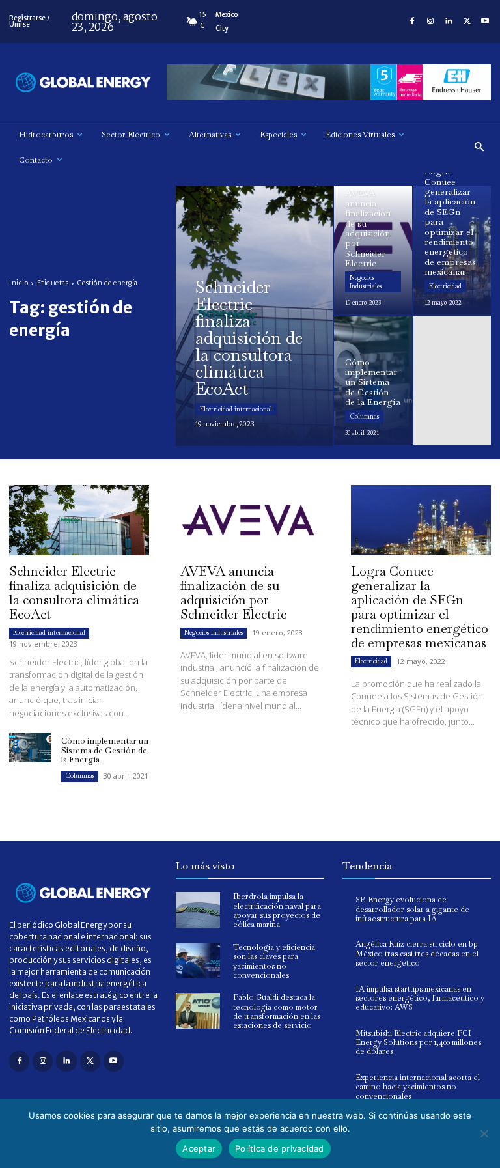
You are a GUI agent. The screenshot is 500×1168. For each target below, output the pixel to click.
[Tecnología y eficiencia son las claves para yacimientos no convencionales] (198, 961)
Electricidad (445, 286)
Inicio (18, 283)
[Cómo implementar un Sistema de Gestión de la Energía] (373, 380)
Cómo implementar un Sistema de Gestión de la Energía (104, 750)
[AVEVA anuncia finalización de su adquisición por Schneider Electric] (373, 250)
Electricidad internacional (236, 409)
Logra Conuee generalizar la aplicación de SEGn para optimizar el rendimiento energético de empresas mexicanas (419, 607)
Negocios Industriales (366, 281)
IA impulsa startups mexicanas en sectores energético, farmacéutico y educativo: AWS (419, 998)
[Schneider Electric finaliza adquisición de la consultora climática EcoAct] (254, 316)
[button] (479, 147)
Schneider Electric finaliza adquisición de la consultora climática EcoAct (74, 592)
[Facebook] (412, 21)
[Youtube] (485, 21)
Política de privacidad (279, 1148)
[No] (483, 1133)
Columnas (364, 416)
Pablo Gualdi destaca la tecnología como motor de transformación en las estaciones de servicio (276, 1011)
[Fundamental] (329, 82)
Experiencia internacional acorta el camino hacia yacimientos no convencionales (417, 1087)
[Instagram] (430, 21)
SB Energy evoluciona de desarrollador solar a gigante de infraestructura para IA (412, 909)
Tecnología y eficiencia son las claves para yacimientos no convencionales (274, 961)
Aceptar (198, 1148)
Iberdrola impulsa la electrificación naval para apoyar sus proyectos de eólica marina (277, 910)
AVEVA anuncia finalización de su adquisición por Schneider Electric (233, 592)
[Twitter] (467, 21)
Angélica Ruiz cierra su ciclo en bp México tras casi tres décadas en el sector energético (417, 953)
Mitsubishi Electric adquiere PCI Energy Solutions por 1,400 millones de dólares (418, 1042)
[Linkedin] (448, 21)
